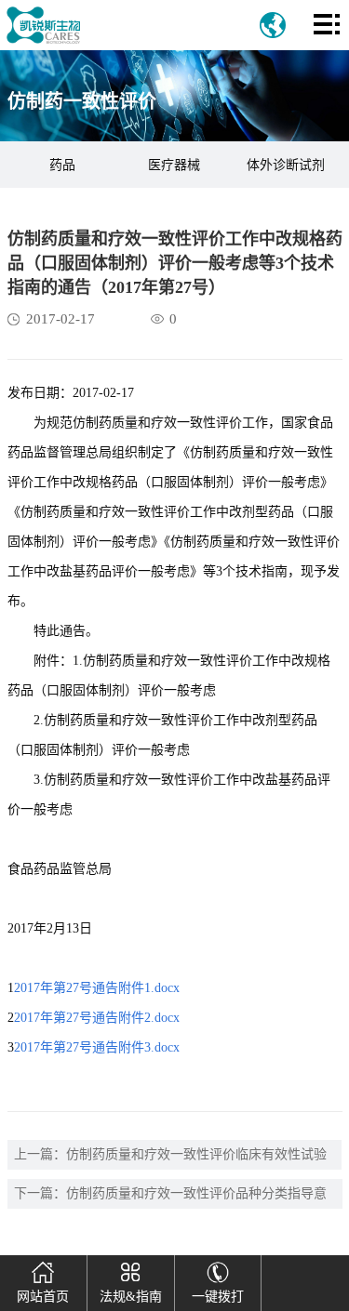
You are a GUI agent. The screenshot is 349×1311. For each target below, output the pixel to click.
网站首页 (43, 1297)
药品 (62, 165)
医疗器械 (174, 165)
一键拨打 (218, 1297)
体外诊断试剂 (286, 165)
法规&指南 (131, 1297)
